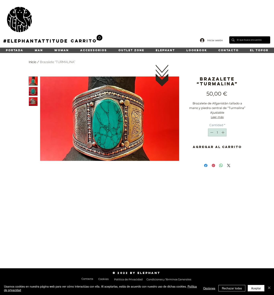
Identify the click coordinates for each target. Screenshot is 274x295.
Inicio (32, 62)
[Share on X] (228, 165)
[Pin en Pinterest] (213, 165)
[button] (86, 39)
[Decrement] (211, 132)
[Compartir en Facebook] (205, 165)
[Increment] (223, 132)
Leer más (217, 117)
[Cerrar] (269, 288)
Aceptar (256, 288)
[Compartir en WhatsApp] (221, 165)
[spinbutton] (217, 132)
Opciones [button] (209, 288)
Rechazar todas (232, 288)
